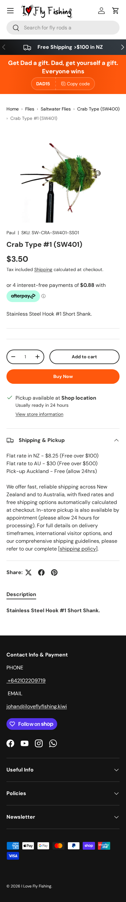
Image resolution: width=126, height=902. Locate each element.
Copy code (78, 84)
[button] (116, 11)
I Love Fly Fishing (36, 886)
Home (12, 109)
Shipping (43, 269)
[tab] (21, 594)
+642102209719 (26, 680)
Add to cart (84, 357)
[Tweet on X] (28, 572)
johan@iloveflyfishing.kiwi (36, 706)
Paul (10, 233)
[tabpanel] (63, 610)
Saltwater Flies (56, 109)
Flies (29, 109)
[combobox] (63, 28)
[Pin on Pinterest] (54, 572)
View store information (39, 414)
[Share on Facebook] (41, 572)
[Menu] (10, 11)
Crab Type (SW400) (98, 109)
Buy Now (63, 376)
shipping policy (78, 548)
